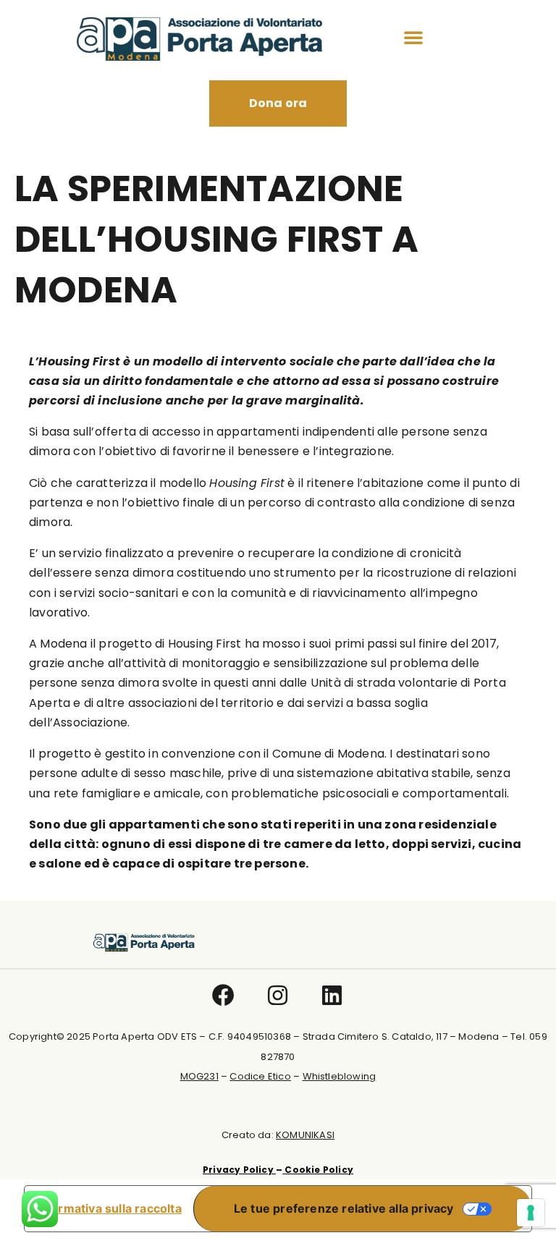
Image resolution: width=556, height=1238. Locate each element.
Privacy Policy (239, 1169)
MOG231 (199, 1076)
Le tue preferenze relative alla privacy (344, 1208)
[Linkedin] (332, 995)
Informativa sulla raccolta (109, 1208)
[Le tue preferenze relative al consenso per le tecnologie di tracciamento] (530, 1212)
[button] (413, 37)
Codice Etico (259, 1076)
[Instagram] (278, 995)
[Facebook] (224, 995)
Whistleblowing (339, 1076)
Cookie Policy (317, 1169)
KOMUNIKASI (305, 1135)
